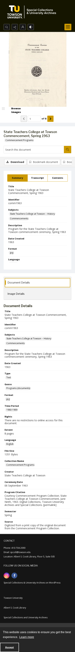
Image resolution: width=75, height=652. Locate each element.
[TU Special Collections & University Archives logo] (33, 12)
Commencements (19, 218)
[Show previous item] (24, 119)
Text (8, 377)
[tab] (17, 178)
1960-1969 (11, 409)
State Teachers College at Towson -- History (32, 213)
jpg (11, 252)
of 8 (44, 118)
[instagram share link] (6, 575)
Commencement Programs (19, 140)
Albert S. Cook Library (15, 607)
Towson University (13, 597)
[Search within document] (67, 149)
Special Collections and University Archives (26, 617)
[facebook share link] (14, 575)
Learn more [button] (26, 637)
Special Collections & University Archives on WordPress (32, 582)
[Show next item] (50, 119)
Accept (9, 647)
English (9, 444)
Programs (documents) (18, 388)
